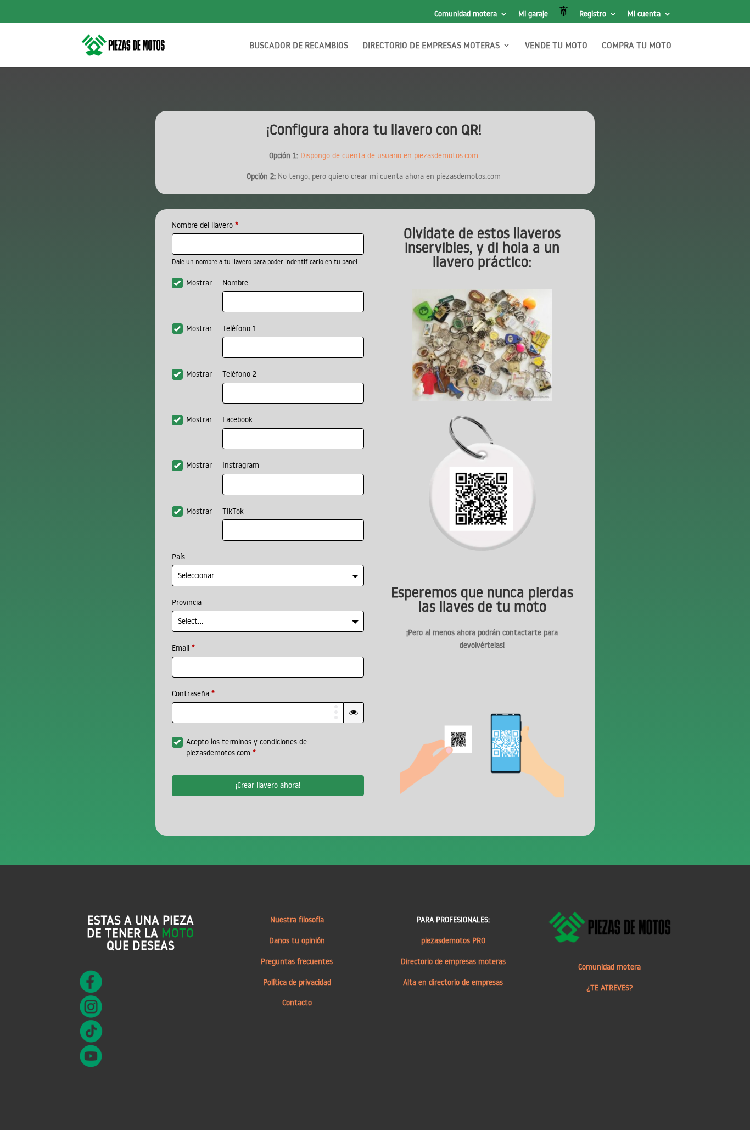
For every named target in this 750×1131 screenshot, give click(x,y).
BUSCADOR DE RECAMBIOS (298, 46)
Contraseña (193, 693)
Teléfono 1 (239, 328)
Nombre (235, 283)
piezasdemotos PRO (453, 940)
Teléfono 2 (239, 374)
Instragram (240, 465)
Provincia (187, 602)
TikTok (233, 511)
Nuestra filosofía (297, 920)
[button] (353, 712)
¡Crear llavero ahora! (268, 785)
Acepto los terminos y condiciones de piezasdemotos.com (246, 747)
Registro (592, 14)
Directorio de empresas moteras (453, 961)
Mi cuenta (644, 14)
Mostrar (199, 283)
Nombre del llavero (205, 225)
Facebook (237, 419)
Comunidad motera (465, 14)
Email (183, 648)
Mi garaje (533, 14)
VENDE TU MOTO (556, 46)
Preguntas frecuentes (297, 961)
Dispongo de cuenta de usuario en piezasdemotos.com (389, 155)
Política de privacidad (297, 982)
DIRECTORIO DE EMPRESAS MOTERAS (431, 46)
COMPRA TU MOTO (636, 46)
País (178, 557)
